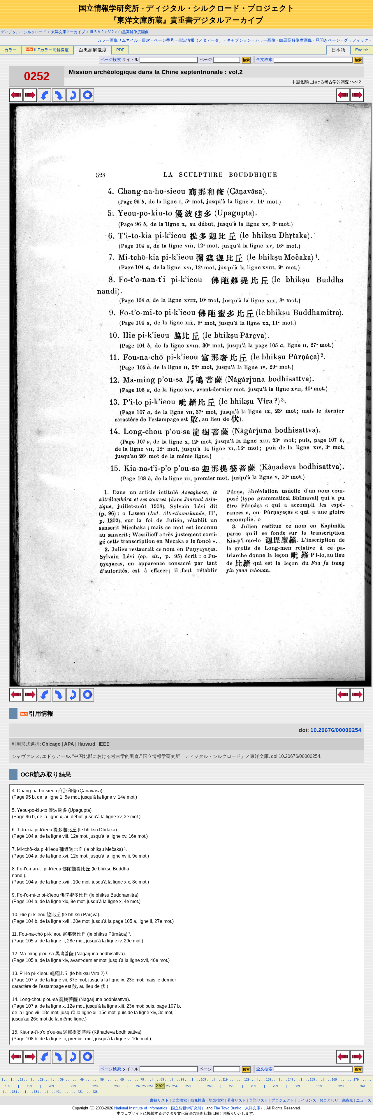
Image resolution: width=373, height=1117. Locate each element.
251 (151, 1086)
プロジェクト (282, 1100)
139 (268, 1079)
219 (73, 1086)
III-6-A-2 (96, 32)
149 (290, 1079)
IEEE (104, 744)
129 (246, 1079)
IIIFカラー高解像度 (51, 50)
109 (203, 1079)
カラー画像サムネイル (117, 40)
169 (334, 1079)
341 (362, 1086)
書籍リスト (159, 1100)
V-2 (111, 32)
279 (231, 1086)
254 (174, 1086)
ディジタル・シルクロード (23, 32)
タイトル (131, 59)
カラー (10, 50)
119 (225, 1079)
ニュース (363, 1100)
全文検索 (264, 59)
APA (69, 744)
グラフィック (356, 40)
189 (7, 1086)
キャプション (239, 40)
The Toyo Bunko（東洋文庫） (239, 1108)
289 (253, 1086)
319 (319, 1086)
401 (58, 1091)
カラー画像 (265, 40)
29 (41, 1079)
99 (182, 1079)
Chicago (51, 744)
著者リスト (236, 1100)
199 (29, 1086)
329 (341, 1086)
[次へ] (30, 100)
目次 (146, 40)
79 (142, 1079)
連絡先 (347, 1100)
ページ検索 (111, 59)
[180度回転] (73, 100)
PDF (120, 50)
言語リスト (258, 1100)
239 (116, 1086)
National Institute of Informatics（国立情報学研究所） (159, 1108)
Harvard (86, 744)
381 (36, 1091)
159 (312, 1079)
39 (62, 1079)
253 (168, 1086)
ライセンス (306, 1100)
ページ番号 (164, 40)
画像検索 (197, 1100)
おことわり (328, 1100)
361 (14, 1091)
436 (95, 1091)
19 (21, 1079)
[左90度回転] (44, 100)
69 (122, 1079)
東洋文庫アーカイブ (68, 32)
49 (82, 1079)
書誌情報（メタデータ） (200, 40)
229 (95, 1086)
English (362, 50)
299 (275, 1086)
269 (209, 1086)
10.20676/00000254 (335, 730)
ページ (205, 59)
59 (102, 1079)
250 (144, 1086)
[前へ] (16, 100)
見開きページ (328, 40)
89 (162, 1079)
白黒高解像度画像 (133, 32)
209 (51, 1086)
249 (138, 1086)
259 (188, 1086)
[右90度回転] (59, 100)
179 (356, 1079)
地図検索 (216, 1100)
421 (80, 1091)
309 (297, 1086)
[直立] (87, 100)
